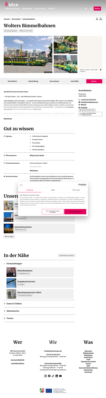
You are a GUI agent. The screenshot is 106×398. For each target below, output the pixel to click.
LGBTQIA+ (51, 8)
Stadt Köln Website (17, 363)
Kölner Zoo (37, 109)
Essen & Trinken (40, 8)
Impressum (88, 372)
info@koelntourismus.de (53, 351)
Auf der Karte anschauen (66, 255)
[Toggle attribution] (100, 70)
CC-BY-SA (11, 232)
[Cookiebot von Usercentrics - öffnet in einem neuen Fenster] (79, 185)
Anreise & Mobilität (17, 360)
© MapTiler (87, 69)
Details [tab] (53, 190)
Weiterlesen (8, 119)
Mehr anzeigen (9, 236)
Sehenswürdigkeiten (29, 19)
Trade (88, 359)
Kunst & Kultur (27, 8)
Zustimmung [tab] (29, 190)
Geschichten (88, 357)
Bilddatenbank (88, 353)
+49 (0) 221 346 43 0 (53, 354)
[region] (90, 54)
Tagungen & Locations (88, 361)
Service (88, 364)
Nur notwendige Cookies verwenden (52, 211)
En (86, 8)
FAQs (88, 366)
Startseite (7, 19)
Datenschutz (88, 370)
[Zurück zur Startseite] (53, 3)
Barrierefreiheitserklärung (88, 368)
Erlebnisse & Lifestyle (12, 8)
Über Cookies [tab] (76, 190)
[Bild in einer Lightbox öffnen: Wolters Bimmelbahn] (28, 54)
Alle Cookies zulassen (75, 211)
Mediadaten (88, 355)
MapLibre (82, 69)
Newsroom (88, 351)
